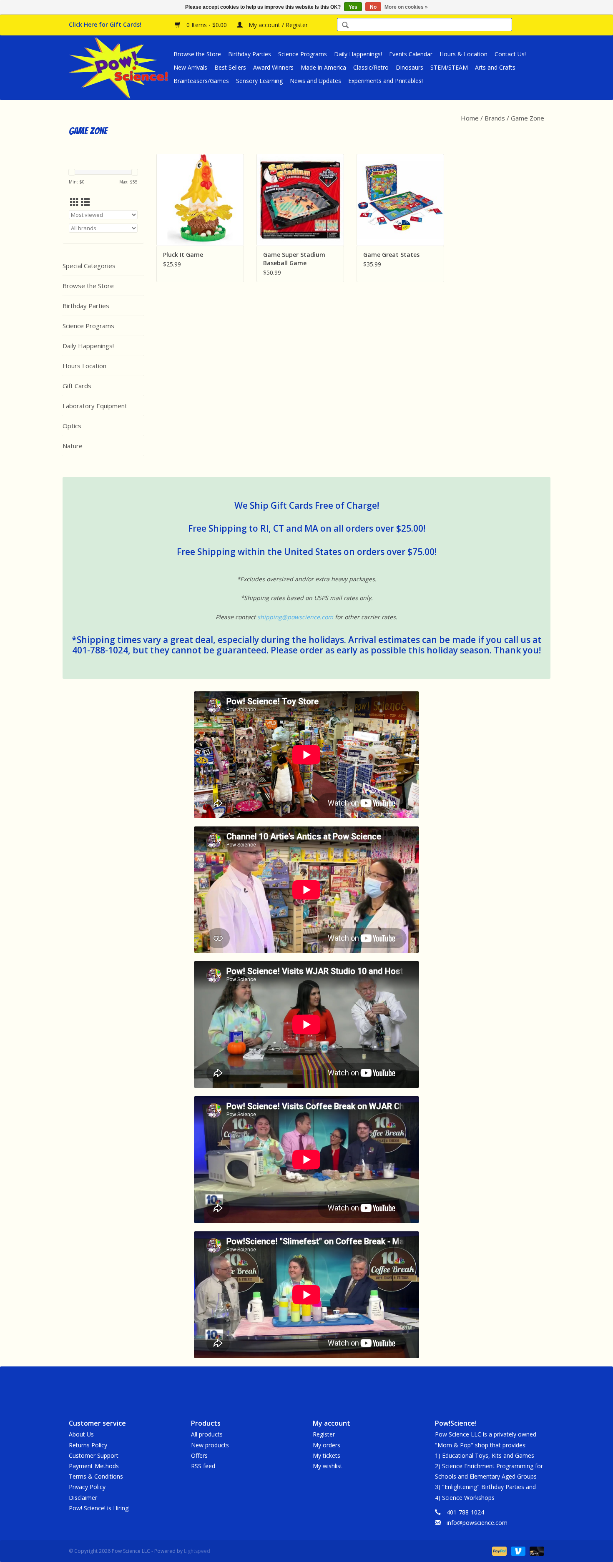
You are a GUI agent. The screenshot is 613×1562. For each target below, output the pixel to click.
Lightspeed (197, 1550)
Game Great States (391, 255)
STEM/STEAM (449, 67)
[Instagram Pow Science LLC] (336, 1385)
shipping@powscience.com (295, 617)
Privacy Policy (87, 1487)
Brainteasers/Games (201, 81)
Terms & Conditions (96, 1476)
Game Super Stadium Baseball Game (294, 259)
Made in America (323, 67)
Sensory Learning (259, 81)
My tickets (326, 1455)
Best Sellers (230, 67)
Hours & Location (463, 54)
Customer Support (93, 1455)
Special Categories (89, 265)
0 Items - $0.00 (207, 25)
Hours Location (84, 366)
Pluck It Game (183, 255)
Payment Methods (94, 1466)
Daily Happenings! (358, 54)
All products (207, 1434)
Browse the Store (197, 54)
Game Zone (527, 118)
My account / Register (277, 25)
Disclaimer (83, 1498)
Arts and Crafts (495, 67)
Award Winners (273, 67)
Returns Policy (88, 1445)
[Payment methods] (498, 1550)
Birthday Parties (249, 54)
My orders (326, 1445)
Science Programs (302, 54)
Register (324, 1434)
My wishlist (327, 1466)
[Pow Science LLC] (120, 67)
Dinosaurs (409, 67)
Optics (72, 426)
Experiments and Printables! (385, 81)
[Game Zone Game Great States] (400, 200)
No (373, 7)
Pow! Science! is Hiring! (99, 1508)
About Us (81, 1434)
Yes (353, 7)
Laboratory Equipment (95, 406)
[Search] (345, 25)
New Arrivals (190, 67)
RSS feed (203, 1466)
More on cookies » (406, 7)
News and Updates (315, 81)
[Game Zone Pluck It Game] (200, 200)
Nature (73, 446)
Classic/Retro (371, 67)
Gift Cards (77, 386)
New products (210, 1445)
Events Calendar (410, 54)
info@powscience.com (477, 1523)
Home (470, 118)
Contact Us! (510, 54)
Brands (495, 118)
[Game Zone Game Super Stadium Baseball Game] (300, 200)
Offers (199, 1455)
